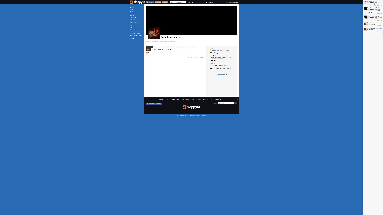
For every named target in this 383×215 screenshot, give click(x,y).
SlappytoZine (134, 22)
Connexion (151, 2)
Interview (149, 47)
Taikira (369, 1)
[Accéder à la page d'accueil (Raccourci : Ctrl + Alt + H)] (137, 3)
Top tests (202, 57)
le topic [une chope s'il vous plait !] (373, 10)
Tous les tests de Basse (193, 57)
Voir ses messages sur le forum (220, 50)
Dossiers (132, 20)
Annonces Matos (135, 33)
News (131, 9)
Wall (155, 47)
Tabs (183, 99)
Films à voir (204, 115)
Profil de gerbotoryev (170, 41)
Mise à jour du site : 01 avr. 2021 (182, 115)
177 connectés (209, 2)
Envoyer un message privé (219, 49)
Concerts (132, 30)
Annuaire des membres (157, 41)
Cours (132, 15)
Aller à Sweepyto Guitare (232, 2)
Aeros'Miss (370, 8)
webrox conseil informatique (195, 115)
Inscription (165, 2)
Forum (132, 25)
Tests (131, 12)
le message (379, 23)
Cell (368, 23)
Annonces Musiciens (136, 35)
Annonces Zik (217, 99)
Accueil (132, 7)
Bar (131, 27)
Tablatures (133, 17)
